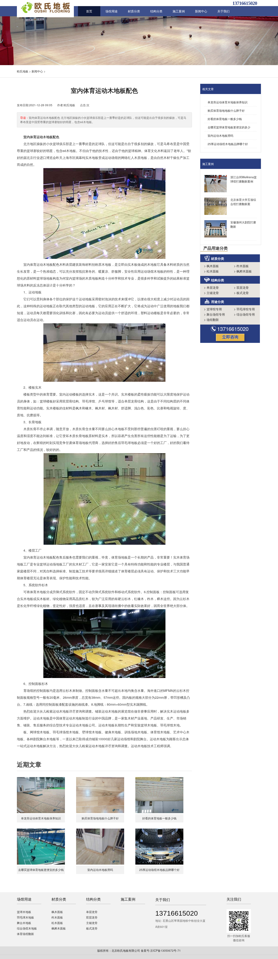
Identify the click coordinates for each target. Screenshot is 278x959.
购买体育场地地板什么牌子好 (226, 110)
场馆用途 (111, 11)
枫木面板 (211, 266)
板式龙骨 (241, 293)
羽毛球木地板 (25, 917)
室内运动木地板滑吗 (220, 135)
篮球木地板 (24, 912)
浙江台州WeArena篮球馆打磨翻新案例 (243, 179)
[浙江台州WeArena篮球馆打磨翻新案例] (214, 184)
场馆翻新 (211, 319)
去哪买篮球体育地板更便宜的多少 (229, 127)
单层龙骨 (211, 287)
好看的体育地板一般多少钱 (225, 119)
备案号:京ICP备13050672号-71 (161, 950)
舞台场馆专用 (214, 314)
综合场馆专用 (244, 314)
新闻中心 (201, 11)
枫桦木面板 (243, 271)
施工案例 (179, 11)
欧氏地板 (22, 71)
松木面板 (211, 271)
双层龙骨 (241, 287)
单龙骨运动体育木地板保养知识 (227, 102)
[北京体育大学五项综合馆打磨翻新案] (214, 207)
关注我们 (234, 899)
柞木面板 (241, 266)
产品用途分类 (215, 248)
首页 (89, 11)
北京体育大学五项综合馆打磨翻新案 (243, 202)
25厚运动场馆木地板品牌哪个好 (228, 144)
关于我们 (223, 11)
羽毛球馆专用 (244, 309)
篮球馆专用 (213, 309)
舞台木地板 (24, 923)
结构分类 (156, 11)
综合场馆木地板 (27, 928)
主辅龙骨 (211, 293)
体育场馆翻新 (25, 934)
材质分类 (134, 11)
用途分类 (217, 301)
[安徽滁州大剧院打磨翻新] (214, 229)
